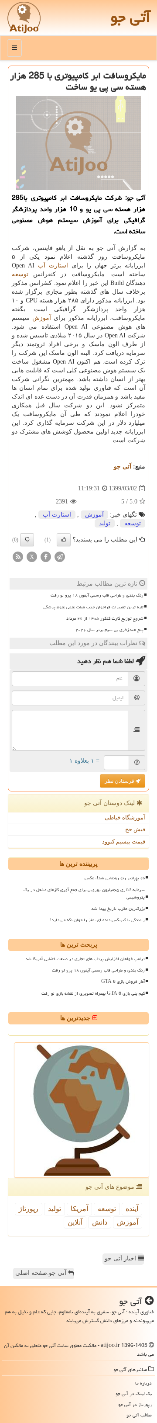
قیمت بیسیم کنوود (123, 841)
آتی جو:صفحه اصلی (41, 1273)
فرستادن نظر (120, 781)
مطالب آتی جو (139, 1415)
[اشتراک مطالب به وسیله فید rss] (18, 556)
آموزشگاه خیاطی (125, 817)
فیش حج (135, 829)
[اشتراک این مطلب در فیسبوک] (46, 556)
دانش (99, 1222)
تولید (104, 523)
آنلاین (75, 1222)
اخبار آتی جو (121, 1258)
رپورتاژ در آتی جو (135, 1404)
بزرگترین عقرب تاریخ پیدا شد (118, 908)
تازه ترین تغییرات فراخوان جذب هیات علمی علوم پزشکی (93, 607)
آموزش (41, 318)
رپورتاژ (28, 1208)
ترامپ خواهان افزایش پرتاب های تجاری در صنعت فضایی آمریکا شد (85, 958)
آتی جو (130, 17)
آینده (132, 1208)
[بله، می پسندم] (64, 539)
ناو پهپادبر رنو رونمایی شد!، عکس (115, 878)
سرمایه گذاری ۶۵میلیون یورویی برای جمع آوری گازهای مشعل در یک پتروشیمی (84, 893)
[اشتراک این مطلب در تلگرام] (60, 556)
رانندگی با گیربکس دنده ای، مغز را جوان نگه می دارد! (97, 920)
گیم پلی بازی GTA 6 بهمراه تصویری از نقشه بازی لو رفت (93, 993)
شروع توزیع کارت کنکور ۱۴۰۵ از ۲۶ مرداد (104, 618)
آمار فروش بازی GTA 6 (123, 981)
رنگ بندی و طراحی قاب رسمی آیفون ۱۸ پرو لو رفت (97, 595)
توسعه (20, 274)
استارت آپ (53, 265)
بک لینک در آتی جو (134, 1393)
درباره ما (143, 1383)
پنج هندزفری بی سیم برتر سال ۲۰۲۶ (109, 629)
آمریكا (79, 1208)
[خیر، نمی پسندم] (27, 539)
